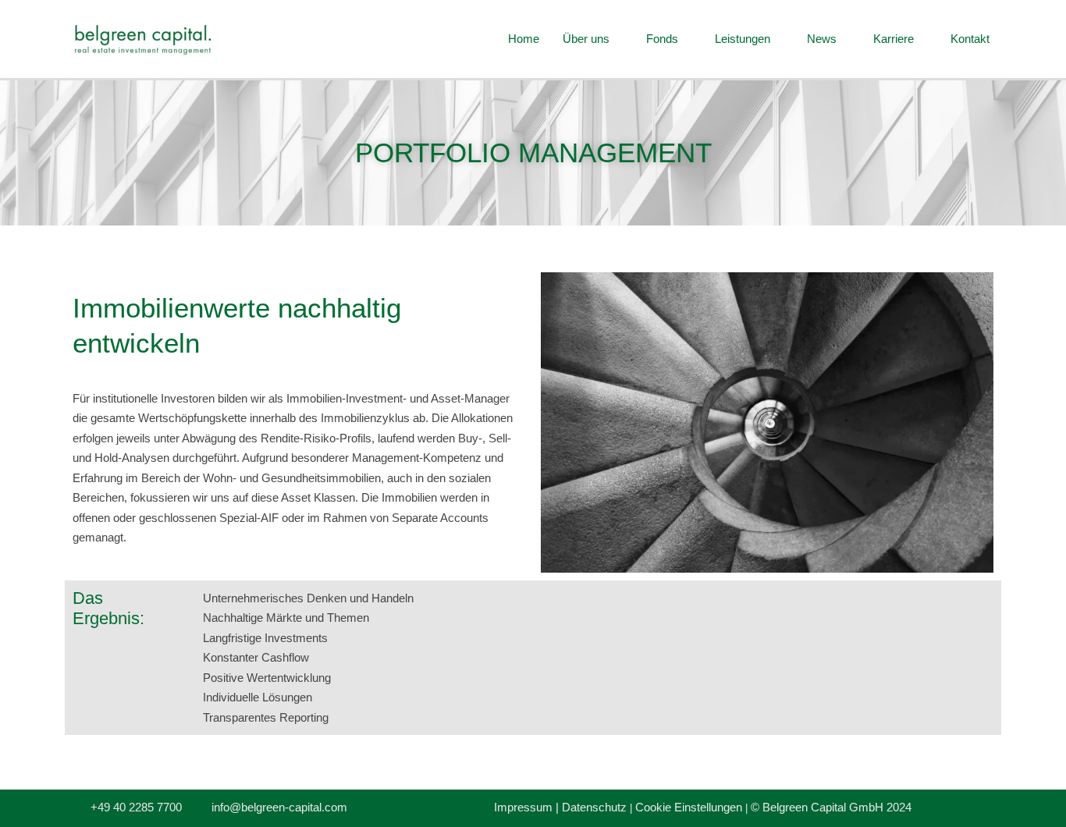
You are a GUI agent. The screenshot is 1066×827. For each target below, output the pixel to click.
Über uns (586, 38)
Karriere (893, 38)
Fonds (662, 38)
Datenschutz (594, 807)
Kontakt (970, 38)
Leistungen (742, 38)
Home (523, 38)
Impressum (525, 807)
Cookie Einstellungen (688, 807)
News (822, 38)
